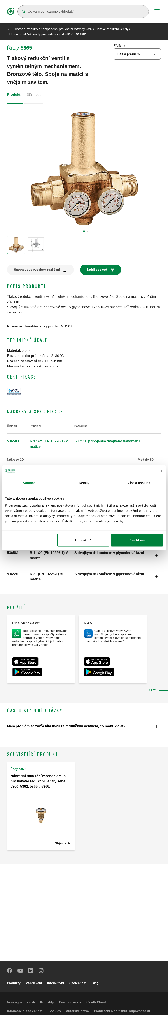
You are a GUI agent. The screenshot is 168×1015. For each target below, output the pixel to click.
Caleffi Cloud (96, 1002)
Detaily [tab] (84, 483)
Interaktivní (55, 983)
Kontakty (47, 1002)
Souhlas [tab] (29, 483)
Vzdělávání (34, 983)
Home (19, 29)
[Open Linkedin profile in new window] (31, 970)
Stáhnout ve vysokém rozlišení (37, 269)
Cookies (55, 1011)
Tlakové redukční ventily (111, 29)
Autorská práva (77, 1011)
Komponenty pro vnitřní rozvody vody (66, 29)
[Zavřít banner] (161, 470)
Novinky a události (21, 1002)
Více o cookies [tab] (139, 483)
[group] (16, 245)
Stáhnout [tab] (33, 94)
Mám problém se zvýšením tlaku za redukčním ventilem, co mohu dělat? (66, 726)
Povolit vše (136, 540)
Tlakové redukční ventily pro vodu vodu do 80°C (40, 34)
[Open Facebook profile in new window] (10, 970)
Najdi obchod (97, 269)
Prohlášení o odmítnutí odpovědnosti (122, 1011)
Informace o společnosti (25, 1011)
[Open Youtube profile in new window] (20, 970)
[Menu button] (157, 12)
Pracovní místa (70, 1002)
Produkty (32, 29)
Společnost (77, 983)
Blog (95, 983)
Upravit (80, 540)
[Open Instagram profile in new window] (41, 970)
